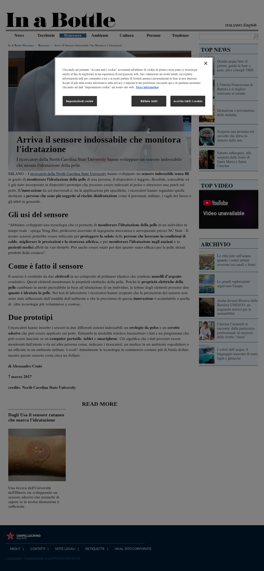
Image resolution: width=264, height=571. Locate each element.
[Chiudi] (205, 63)
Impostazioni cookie (80, 101)
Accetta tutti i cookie (188, 101)
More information (147, 87)
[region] (134, 86)
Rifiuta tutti (149, 101)
